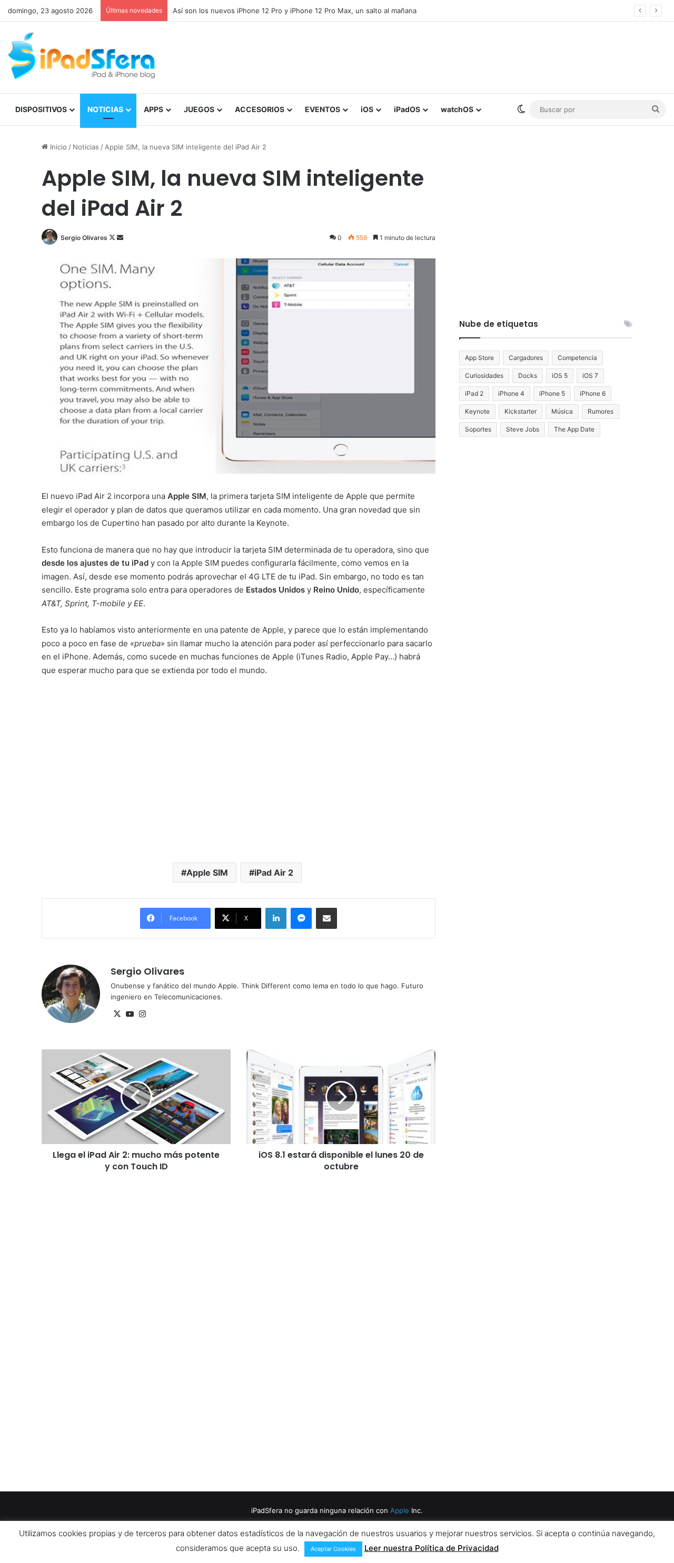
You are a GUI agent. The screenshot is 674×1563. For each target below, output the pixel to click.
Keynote (477, 411)
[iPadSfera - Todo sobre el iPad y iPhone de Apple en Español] (81, 55)
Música (562, 411)
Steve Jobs (522, 429)
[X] (117, 1014)
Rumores (600, 411)
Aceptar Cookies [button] (333, 1548)
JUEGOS (199, 109)
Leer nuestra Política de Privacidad (431, 1548)
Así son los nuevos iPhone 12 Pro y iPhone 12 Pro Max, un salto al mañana (295, 10)
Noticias (86, 147)
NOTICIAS (105, 109)
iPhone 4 (511, 393)
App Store (479, 358)
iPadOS (407, 109)
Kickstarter (520, 411)
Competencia (577, 358)
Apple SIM (207, 872)
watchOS (457, 109)
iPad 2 (474, 393)
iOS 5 (560, 375)
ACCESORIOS (259, 109)
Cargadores (526, 358)
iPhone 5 (552, 393)
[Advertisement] (449, 55)
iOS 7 (590, 375)
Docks (527, 375)
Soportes (478, 429)
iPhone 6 (593, 393)
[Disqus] (238, 1330)
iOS (367, 109)
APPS (153, 109)
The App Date (574, 429)
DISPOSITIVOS (41, 109)
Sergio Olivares (84, 238)
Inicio (57, 147)
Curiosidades (484, 375)
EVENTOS (322, 109)
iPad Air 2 (273, 872)
